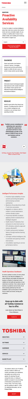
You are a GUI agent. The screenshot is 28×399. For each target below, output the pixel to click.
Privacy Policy (8, 389)
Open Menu (25, 3)
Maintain (3, 7)
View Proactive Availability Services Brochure (14, 46)
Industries (5, 337)
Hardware (5, 348)
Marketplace (6, 359)
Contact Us (14, 317)
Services (5, 353)
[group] (4, 147)
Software (5, 342)
